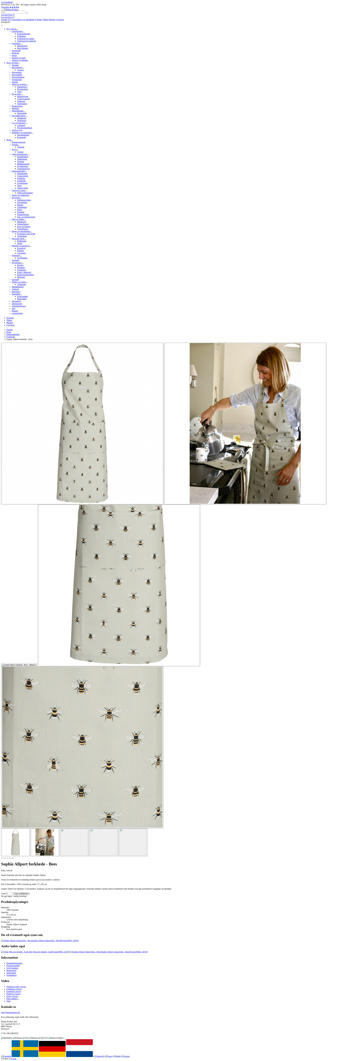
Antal (3, 893)
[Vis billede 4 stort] (119, 585)
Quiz (8, 1001)
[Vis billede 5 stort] (82, 747)
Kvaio (13, 1059)
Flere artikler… (12, 999)
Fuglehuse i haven (14, 989)
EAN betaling (12, 968)
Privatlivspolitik (13, 965)
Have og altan (24, 19)
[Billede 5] (13, 858)
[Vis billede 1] (15, 842)
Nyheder (38, 19)
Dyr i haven (13, 19)
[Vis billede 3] (74, 842)
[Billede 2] (5, 858)
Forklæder (10, 337)
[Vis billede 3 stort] (19, 665)
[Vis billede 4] (103, 842)
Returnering (11, 970)
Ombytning (11, 973)
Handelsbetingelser (14, 963)
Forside (4, 19)
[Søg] (27, 12)
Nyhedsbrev (11, 975)
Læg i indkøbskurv (21, 894)
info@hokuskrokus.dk (10, 1012)
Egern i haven (12, 996)
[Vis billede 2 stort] (245, 424)
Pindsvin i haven (13, 994)
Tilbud (45, 19)
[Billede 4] (10, 858)
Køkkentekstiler (13, 334)
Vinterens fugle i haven (16, 987)
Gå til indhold (7, 2)
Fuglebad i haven (13, 991)
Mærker (52, 19)
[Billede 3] (7, 858)
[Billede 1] (2, 858)
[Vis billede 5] (133, 842)
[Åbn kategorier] (2, 10)
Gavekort (60, 19)
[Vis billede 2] (44, 842)
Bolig (32, 19)
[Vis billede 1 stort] (82, 424)
